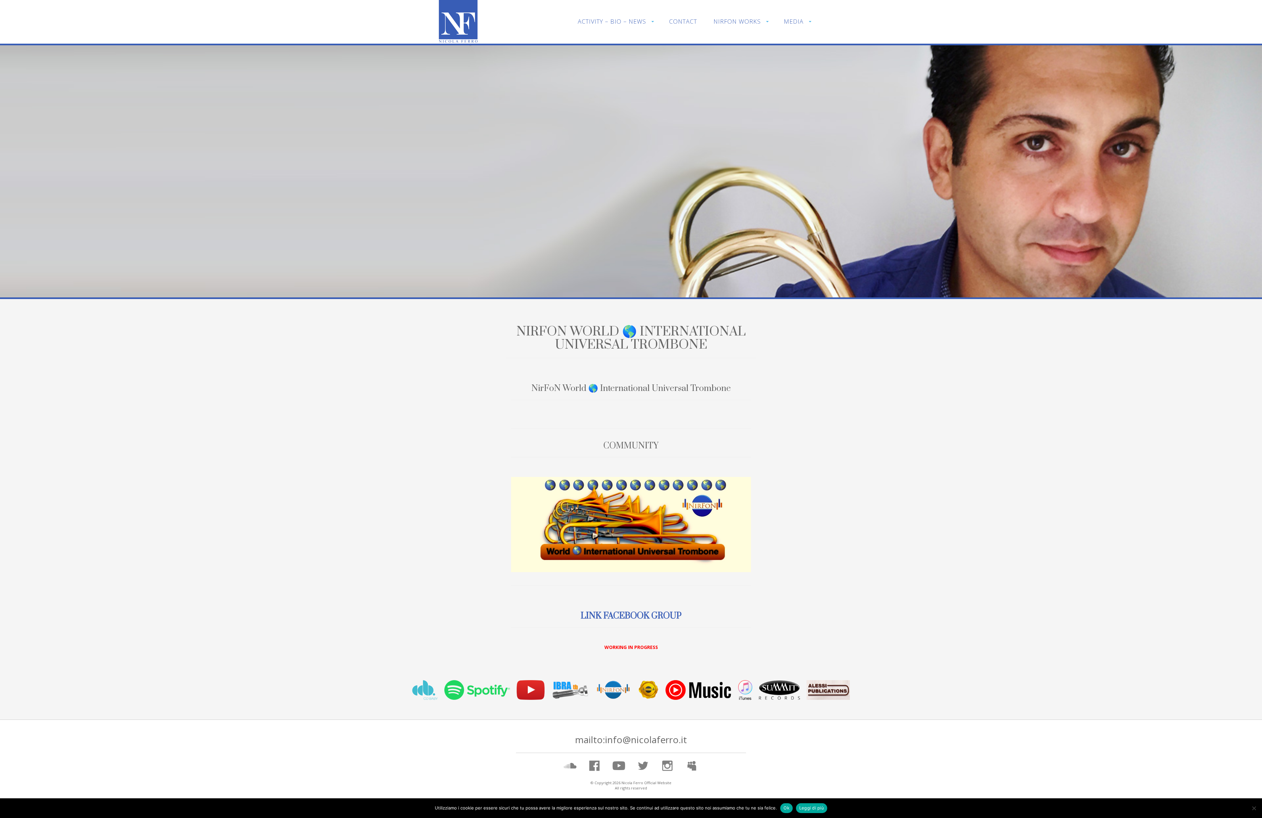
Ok (786, 807)
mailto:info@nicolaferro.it (631, 739)
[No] (1253, 808)
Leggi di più (811, 807)
